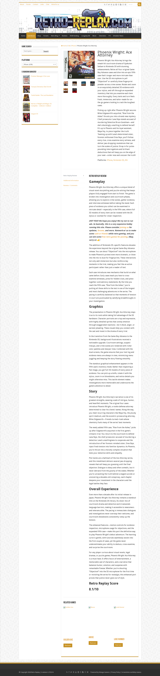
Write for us (55, 4)
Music (94, 36)
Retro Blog (54, 36)
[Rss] (105, 4)
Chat (47, 4)
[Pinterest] (111, 4)
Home (23, 36)
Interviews (102, 36)
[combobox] (40, 64)
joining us (124, 227)
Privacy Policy (115, 672)
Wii (126, 160)
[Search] (139, 4)
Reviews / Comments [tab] (70, 185)
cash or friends (101, 234)
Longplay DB (85, 36)
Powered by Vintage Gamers (100, 672)
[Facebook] (107, 4)
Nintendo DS (118, 160)
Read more (68, 645)
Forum (28, 4)
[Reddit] (116, 4)
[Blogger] (121, 4)
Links (42, 4)
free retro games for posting (114, 237)
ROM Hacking (74, 36)
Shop (39, 36)
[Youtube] (114, 4)
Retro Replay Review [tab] (70, 175)
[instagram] (123, 4)
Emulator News (118, 36)
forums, (101, 230)
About (22, 4)
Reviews (64, 36)
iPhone (73, 46)
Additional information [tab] (71, 180)
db (69, 46)
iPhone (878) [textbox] (39, 64)
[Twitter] (109, 4)
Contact (35, 4)
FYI (110, 36)
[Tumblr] (118, 4)
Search (46, 51)
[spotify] (125, 4)
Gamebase (31, 36)
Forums (45, 36)
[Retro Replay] (80, 19)
